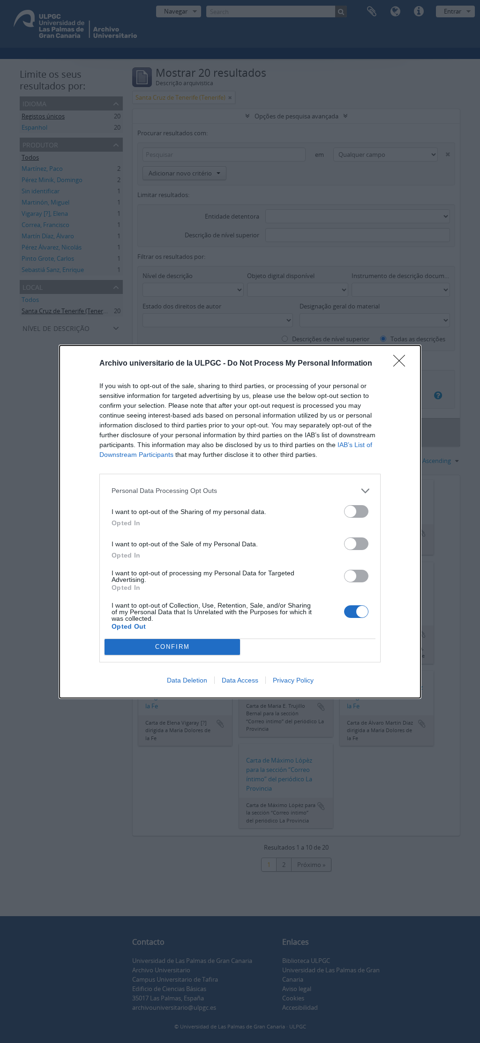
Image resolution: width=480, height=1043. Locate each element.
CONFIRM (172, 646)
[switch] (356, 511)
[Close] (402, 364)
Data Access (240, 680)
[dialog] (240, 521)
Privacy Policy (293, 680)
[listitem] (240, 491)
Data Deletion (187, 680)
